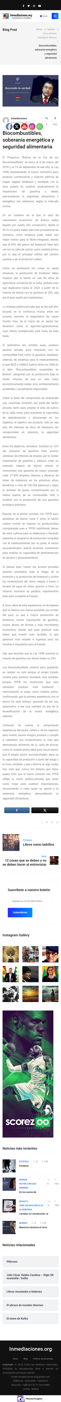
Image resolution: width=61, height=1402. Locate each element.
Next (44, 856)
